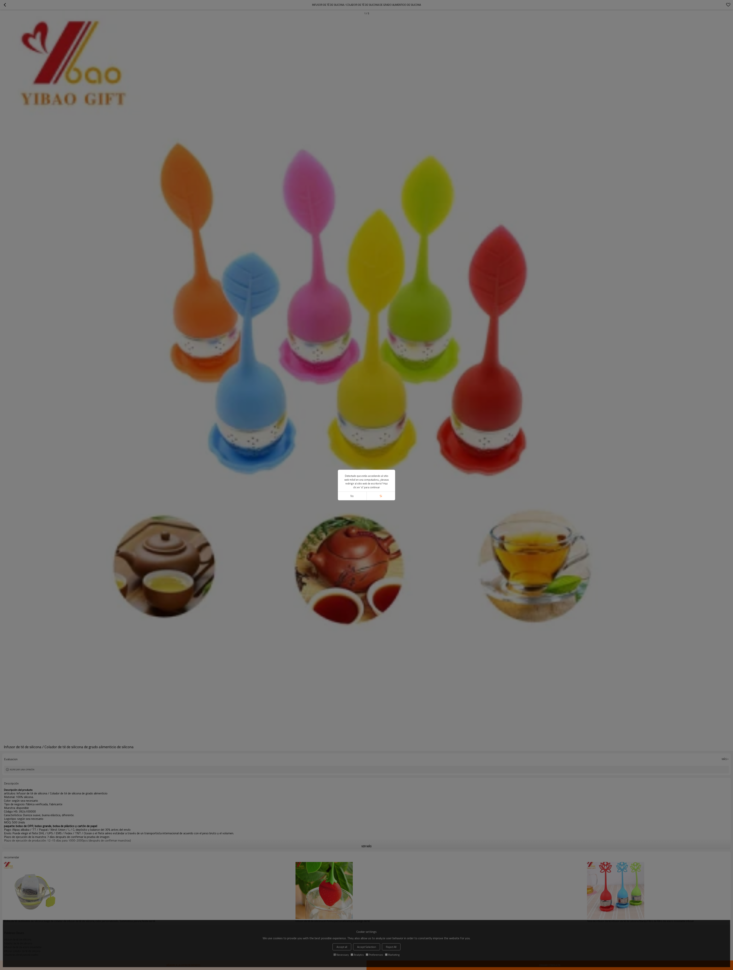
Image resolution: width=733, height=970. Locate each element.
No (352, 496)
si (381, 496)
